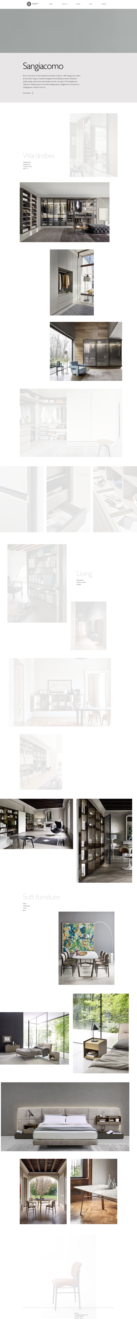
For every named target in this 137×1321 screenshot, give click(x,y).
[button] (51, 4)
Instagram (76, 1318)
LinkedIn (81, 1318)
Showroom (77, 1313)
